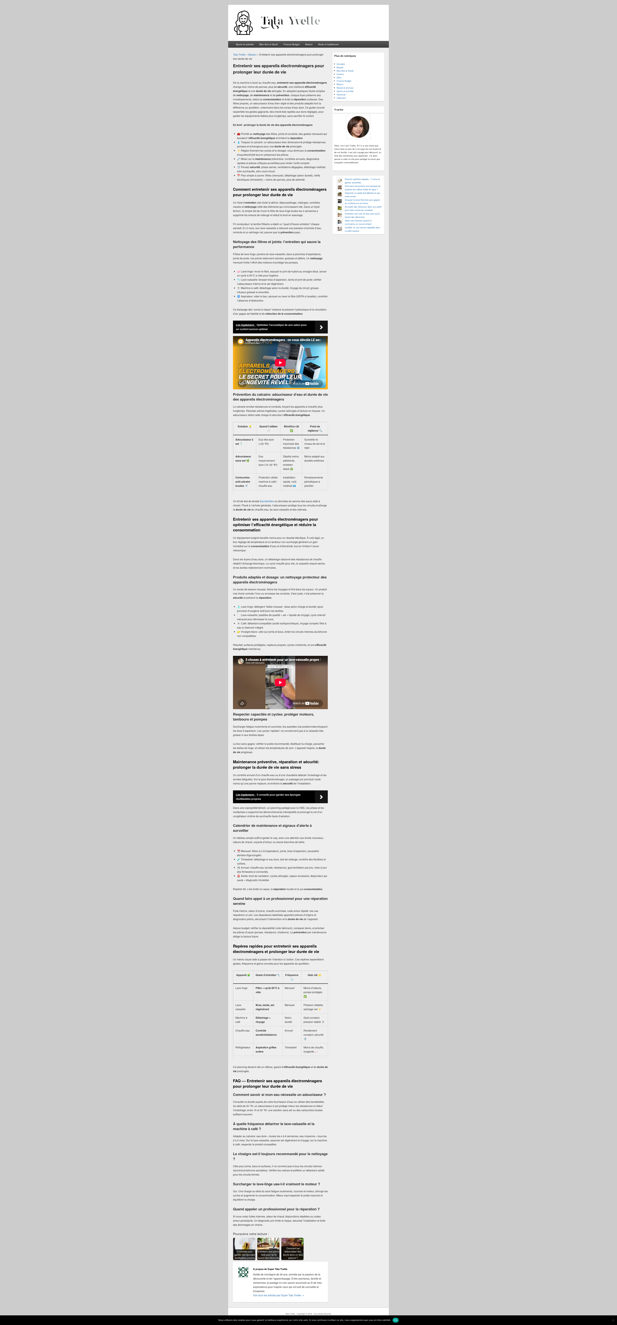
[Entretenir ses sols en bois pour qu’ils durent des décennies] (340, 215)
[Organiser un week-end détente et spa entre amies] (340, 194)
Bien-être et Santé (268, 44)
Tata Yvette (239, 54)
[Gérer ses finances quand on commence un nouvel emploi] (340, 222)
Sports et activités (245, 44)
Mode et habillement (328, 44)
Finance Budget (291, 44)
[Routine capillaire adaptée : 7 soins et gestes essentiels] (340, 180)
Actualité (341, 64)
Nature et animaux (345, 87)
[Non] (613, 1320)
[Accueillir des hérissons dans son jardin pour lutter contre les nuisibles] (340, 208)
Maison (309, 44)
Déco (339, 77)
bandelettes (267, 501)
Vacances (341, 94)
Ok (395, 1320)
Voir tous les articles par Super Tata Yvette (278, 1295)
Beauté (340, 67)
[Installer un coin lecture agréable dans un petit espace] (340, 229)
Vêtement (341, 97)
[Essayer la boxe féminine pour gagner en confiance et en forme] (340, 201)
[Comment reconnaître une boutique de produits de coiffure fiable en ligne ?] (340, 187)
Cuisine (340, 74)
